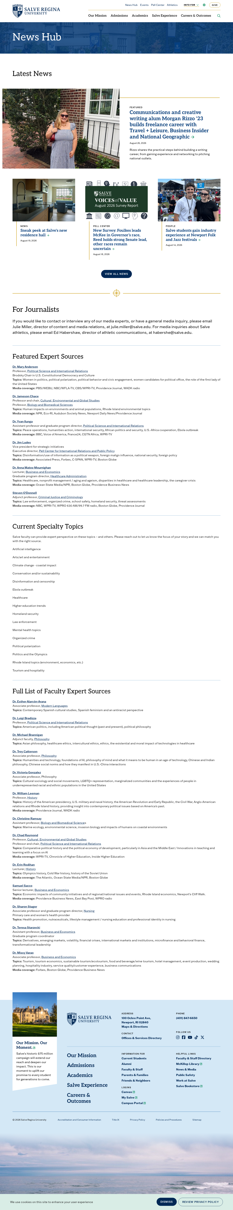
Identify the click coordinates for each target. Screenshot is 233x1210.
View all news (116, 273)
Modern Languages (54, 706)
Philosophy (41, 739)
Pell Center (157, 4)
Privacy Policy (137, 1119)
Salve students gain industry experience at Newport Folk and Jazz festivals (191, 235)
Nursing (89, 911)
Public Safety (185, 1075)
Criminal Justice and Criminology (60, 497)
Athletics (172, 4)
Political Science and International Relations (57, 371)
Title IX (115, 1119)
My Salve (128, 1097)
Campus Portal (132, 1103)
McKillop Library (187, 1064)
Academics (140, 15)
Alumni (126, 1064)
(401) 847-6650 (186, 1018)
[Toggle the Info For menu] (196, 5)
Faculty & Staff (132, 1069)
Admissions (119, 15)
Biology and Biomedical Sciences (50, 405)
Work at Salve (186, 1080)
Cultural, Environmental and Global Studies (70, 400)
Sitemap (196, 1119)
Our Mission (97, 15)
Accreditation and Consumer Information (79, 1119)
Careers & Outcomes (196, 15)
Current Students (134, 1058)
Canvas (127, 1092)
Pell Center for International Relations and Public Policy (77, 451)
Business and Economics (43, 472)
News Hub (131, 4)
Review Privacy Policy (200, 1201)
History (32, 797)
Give (215, 5)
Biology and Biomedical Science (63, 823)
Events (144, 4)
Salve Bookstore (188, 1086)
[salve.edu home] (36, 11)
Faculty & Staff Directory (193, 1058)
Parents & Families (135, 1075)
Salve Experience (164, 15)
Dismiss (166, 1201)
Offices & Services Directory (142, 1038)
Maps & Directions (135, 1026)
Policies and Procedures (169, 1119)
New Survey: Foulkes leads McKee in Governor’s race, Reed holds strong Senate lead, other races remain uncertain (120, 240)
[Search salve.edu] (218, 16)
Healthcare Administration (68, 476)
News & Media (186, 1069)
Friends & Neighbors (136, 1080)
